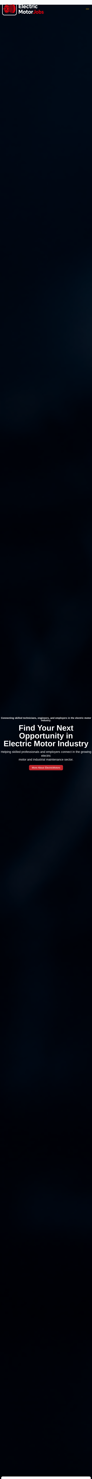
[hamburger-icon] (87, 9)
